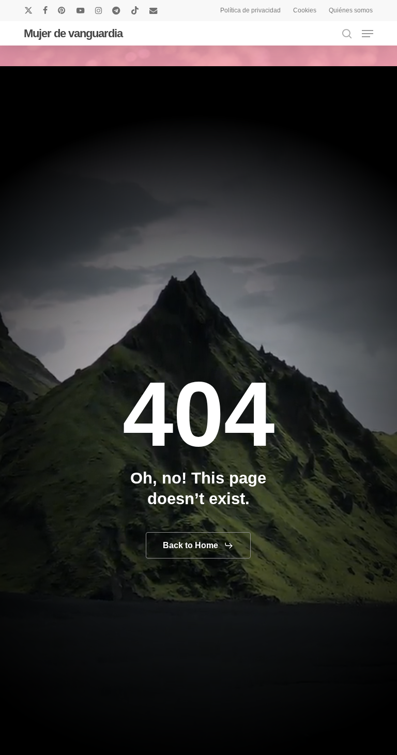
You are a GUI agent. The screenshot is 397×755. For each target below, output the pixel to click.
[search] (347, 33)
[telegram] (116, 10)
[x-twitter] (28, 10)
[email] (153, 10)
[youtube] (81, 10)
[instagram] (98, 10)
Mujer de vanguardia (73, 33)
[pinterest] (62, 10)
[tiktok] (135, 10)
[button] (367, 33)
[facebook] (45, 10)
